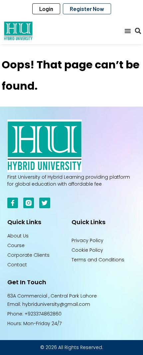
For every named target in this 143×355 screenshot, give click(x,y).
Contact (17, 264)
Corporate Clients (28, 255)
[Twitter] (44, 203)
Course (16, 245)
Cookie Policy (87, 250)
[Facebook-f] (12, 203)
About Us (18, 235)
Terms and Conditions (98, 259)
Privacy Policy (87, 240)
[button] (128, 31)
